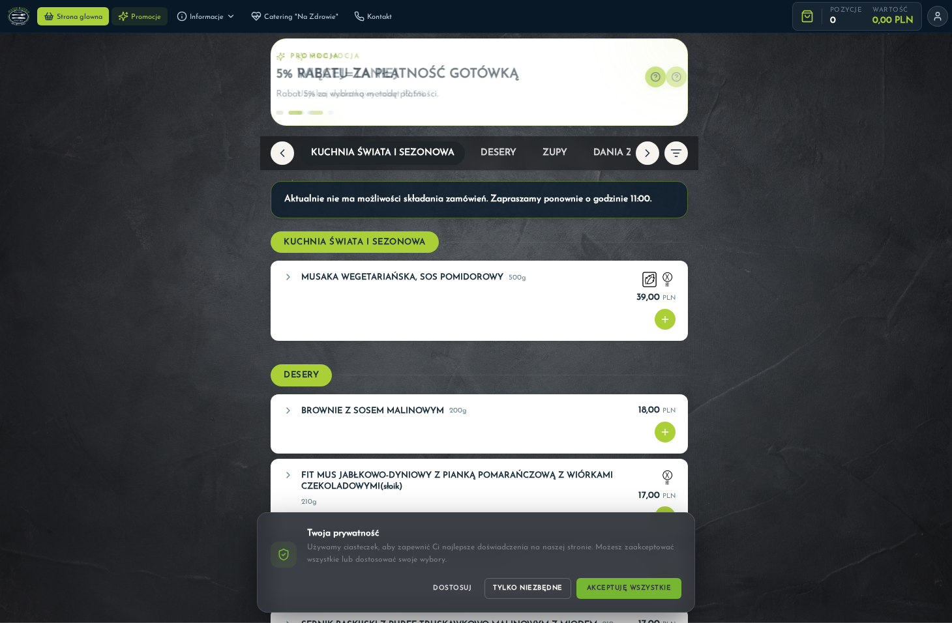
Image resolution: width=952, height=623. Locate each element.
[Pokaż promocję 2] (302, 113)
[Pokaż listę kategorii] (676, 153)
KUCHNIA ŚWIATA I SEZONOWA (382, 153)
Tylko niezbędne (528, 588)
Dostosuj (452, 588)
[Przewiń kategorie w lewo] (282, 153)
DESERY (498, 153)
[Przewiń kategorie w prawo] (647, 153)
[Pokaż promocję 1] (287, 113)
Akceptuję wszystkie (629, 588)
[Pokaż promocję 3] (318, 113)
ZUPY (555, 153)
